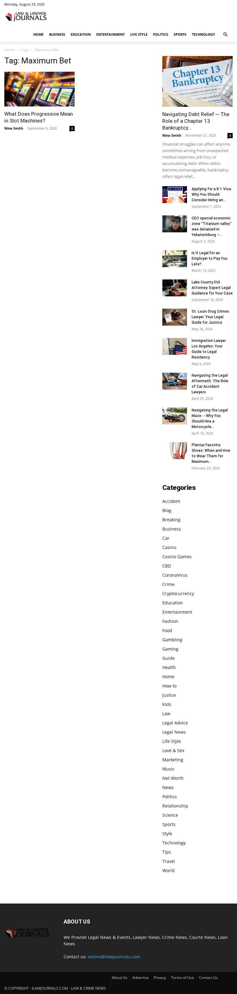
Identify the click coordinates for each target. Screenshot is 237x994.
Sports (180, 34)
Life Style (139, 34)
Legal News (174, 732)
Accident (171, 501)
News (168, 787)
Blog (166, 510)
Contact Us (208, 977)
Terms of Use (182, 977)
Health (169, 667)
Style (167, 833)
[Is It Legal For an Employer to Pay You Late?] (174, 258)
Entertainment (110, 34)
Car (165, 538)
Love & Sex (173, 750)
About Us (119, 977)
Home (38, 34)
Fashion (170, 621)
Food (167, 630)
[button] (225, 35)
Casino (169, 547)
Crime (168, 584)
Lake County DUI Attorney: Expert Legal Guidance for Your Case (212, 287)
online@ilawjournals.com (114, 957)
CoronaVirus (175, 575)
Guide (168, 658)
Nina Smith (13, 128)
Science (170, 815)
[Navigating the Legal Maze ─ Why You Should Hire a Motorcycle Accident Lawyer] (174, 415)
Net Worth (173, 778)
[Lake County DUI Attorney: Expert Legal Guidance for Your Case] (174, 287)
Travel (168, 861)
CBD (166, 566)
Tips (166, 852)
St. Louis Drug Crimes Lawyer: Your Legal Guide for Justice (210, 317)
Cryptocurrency (178, 593)
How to (169, 686)
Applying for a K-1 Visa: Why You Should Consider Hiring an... (212, 194)
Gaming (170, 649)
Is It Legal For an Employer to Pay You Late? (209, 258)
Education (81, 34)
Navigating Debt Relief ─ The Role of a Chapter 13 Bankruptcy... (195, 121)
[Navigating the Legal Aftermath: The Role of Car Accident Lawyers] (174, 381)
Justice (169, 695)
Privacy (160, 977)
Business (57, 34)
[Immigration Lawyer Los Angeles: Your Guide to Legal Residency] (174, 346)
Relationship (175, 806)
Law (166, 713)
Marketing (172, 760)
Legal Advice (175, 723)
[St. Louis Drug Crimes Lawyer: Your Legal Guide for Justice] (174, 317)
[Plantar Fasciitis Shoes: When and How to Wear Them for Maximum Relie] (174, 450)
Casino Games (177, 556)
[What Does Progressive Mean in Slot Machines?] (39, 89)
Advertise (140, 977)
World (168, 870)
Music (168, 769)
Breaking (171, 520)
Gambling (172, 640)
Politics (160, 34)
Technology (203, 34)
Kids (166, 704)
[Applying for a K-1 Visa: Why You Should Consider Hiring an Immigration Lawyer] (174, 194)
